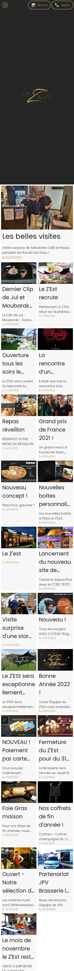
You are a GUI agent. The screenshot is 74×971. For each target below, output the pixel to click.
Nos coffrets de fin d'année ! (55, 816)
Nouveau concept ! (15, 492)
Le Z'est (11, 553)
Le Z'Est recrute (48, 293)
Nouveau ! (52, 619)
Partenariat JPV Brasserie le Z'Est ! (54, 882)
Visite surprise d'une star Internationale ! (18, 628)
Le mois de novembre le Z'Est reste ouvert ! (18, 948)
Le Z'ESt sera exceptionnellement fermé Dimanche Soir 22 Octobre (18, 684)
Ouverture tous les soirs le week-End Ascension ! (17, 363)
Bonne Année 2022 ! (54, 684)
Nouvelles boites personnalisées (54, 496)
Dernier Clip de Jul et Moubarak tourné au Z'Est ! (17, 297)
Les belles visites (31, 236)
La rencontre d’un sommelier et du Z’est (53, 363)
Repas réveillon (13, 425)
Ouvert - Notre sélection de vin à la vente (18, 882)
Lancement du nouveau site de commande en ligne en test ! (55, 562)
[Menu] (5, 5)
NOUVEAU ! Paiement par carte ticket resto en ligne (17, 750)
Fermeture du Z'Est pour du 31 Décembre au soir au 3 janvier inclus (54, 750)
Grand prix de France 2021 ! (53, 429)
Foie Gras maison (14, 812)
